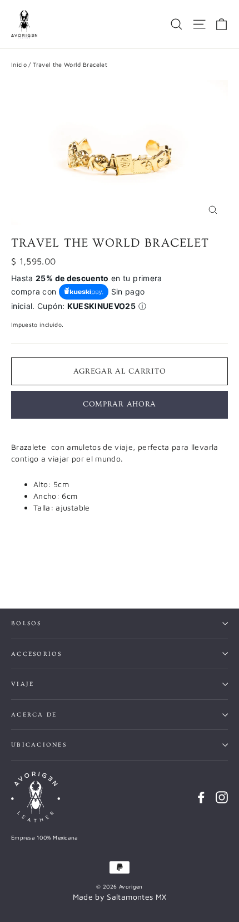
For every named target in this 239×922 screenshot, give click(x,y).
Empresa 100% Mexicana (44, 837)
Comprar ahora (119, 404)
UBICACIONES (39, 744)
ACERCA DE (34, 714)
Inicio (19, 64)
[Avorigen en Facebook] (201, 797)
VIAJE (22, 684)
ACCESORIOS (36, 654)
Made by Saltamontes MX (120, 896)
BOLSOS (26, 623)
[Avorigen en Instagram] (222, 797)
